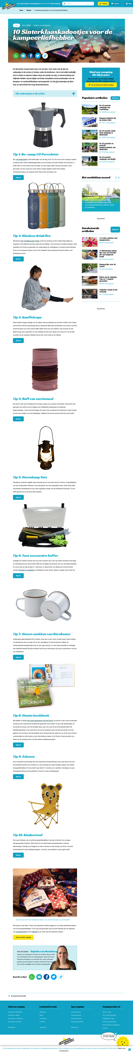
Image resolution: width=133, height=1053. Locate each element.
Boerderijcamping (76, 1018)
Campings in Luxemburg (15, 1018)
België (41, 1015)
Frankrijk (42, 1021)
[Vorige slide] (119, 177)
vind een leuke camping (23, 937)
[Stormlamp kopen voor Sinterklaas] (45, 448)
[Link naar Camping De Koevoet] (101, 197)
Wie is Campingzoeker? (109, 1015)
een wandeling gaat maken (30, 241)
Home (21, 10)
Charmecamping (76, 1015)
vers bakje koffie (21, 159)
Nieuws (29, 10)
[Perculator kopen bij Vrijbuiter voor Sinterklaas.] (45, 125)
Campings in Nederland (15, 1012)
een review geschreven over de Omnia (40, 721)
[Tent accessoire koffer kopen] (45, 526)
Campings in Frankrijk (14, 1021)
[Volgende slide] (116, 177)
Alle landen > (43, 1027)
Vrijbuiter (16, 78)
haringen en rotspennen (26, 570)
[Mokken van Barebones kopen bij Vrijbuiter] (45, 605)
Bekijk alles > (12, 1027)
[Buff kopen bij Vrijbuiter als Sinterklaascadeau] (45, 369)
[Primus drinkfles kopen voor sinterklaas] (45, 206)
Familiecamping (76, 1012)
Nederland (43, 1012)
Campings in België (13, 1015)
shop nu (18, 177)
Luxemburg (43, 1018)
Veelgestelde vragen (109, 1018)
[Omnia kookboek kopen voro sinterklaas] (45, 686)
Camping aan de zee (77, 1021)
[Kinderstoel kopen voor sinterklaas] (45, 806)
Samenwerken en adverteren (111, 1025)
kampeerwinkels (21, 932)
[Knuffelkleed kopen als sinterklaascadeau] (45, 288)
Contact (105, 1028)
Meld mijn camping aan (109, 1021)
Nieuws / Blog (107, 1012)
